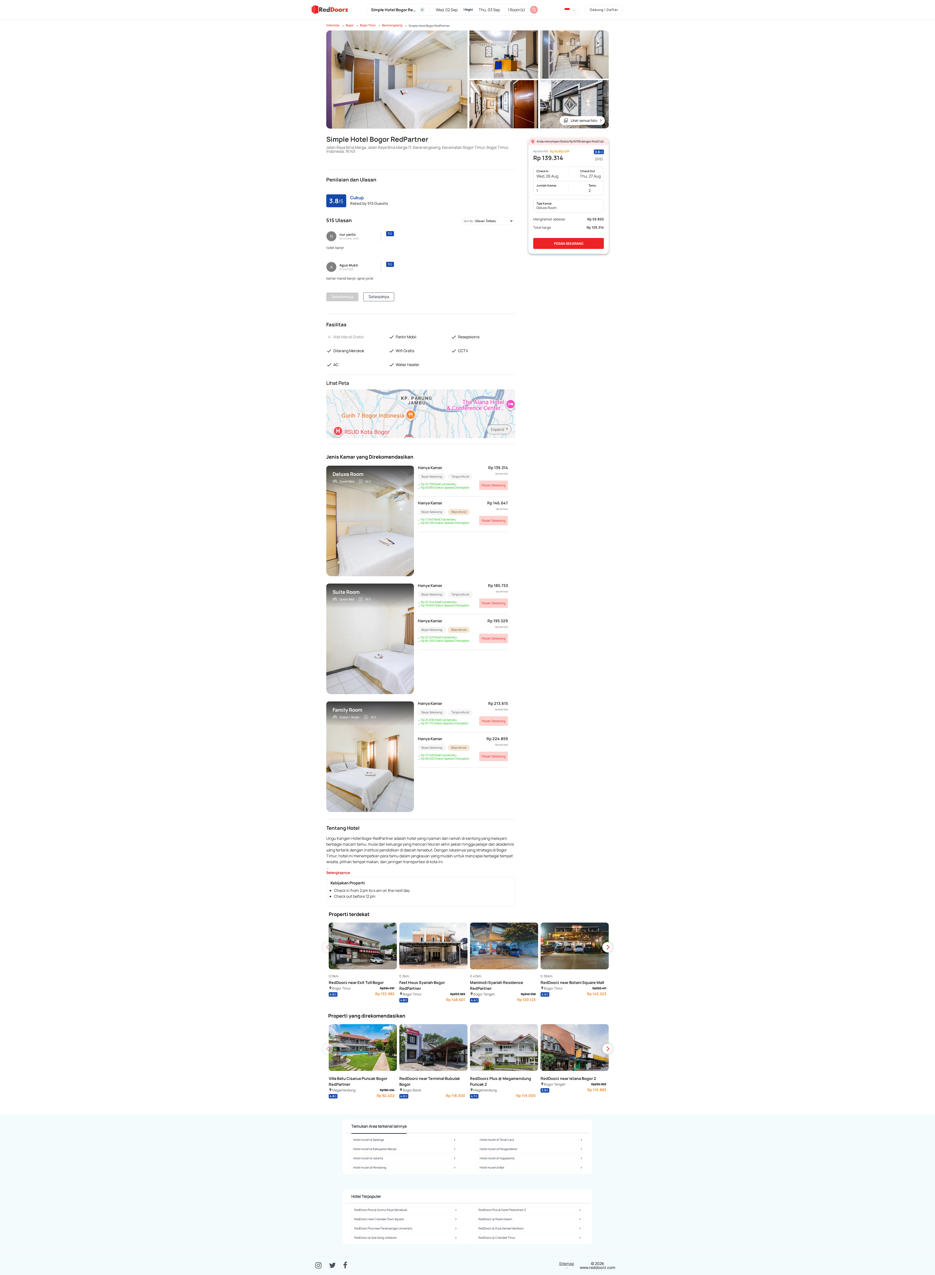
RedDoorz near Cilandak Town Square (379, 1219)
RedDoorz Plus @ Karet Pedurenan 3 (502, 1210)
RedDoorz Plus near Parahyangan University (383, 1228)
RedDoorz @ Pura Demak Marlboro (501, 1228)
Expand (497, 429)
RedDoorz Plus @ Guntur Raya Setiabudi (380, 1210)
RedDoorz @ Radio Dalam (495, 1219)
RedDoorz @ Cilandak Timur (496, 1238)
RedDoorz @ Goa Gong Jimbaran (375, 1238)
